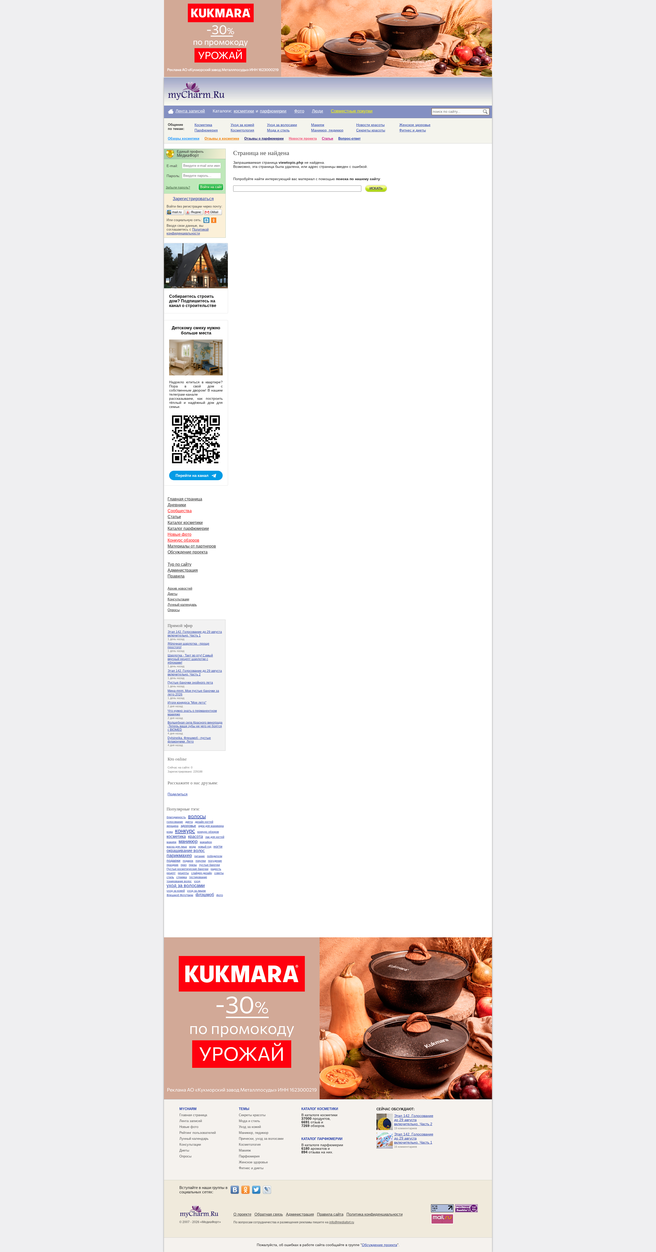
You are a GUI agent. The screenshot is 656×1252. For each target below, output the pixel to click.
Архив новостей (180, 588)
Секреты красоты (370, 130)
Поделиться (178, 794)
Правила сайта (330, 1214)
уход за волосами (186, 885)
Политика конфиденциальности (374, 1214)
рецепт (171, 873)
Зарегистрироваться (193, 198)
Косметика (203, 125)
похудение (215, 860)
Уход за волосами (282, 125)
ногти (217, 846)
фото (219, 895)
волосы (197, 816)
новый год (204, 846)
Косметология (242, 130)
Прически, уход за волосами (261, 1139)
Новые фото (179, 534)
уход (197, 881)
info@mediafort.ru (341, 1222)
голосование (175, 821)
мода (192, 846)
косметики (244, 111)
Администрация (183, 570)
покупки (201, 860)
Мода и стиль (278, 130)
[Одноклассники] (245, 1190)
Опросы (174, 610)
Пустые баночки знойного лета (190, 682)
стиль (170, 877)
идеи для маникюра (211, 825)
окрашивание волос (186, 850)
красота (195, 836)
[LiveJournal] (267, 1190)
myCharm (188, 1109)
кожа (170, 831)
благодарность (176, 817)
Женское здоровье (414, 125)
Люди (317, 111)
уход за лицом (196, 890)
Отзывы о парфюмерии (264, 138)
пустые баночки (209, 864)
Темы (244, 1109)
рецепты (183, 873)
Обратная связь (268, 1214)
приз (184, 864)
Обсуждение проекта (188, 552)
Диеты (172, 594)
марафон (206, 842)
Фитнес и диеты (412, 130)
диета (189, 821)
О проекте (242, 1214)
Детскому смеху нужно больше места (196, 330)
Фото (299, 111)
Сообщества (180, 511)
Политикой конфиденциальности (188, 231)
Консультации (178, 599)
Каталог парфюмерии (188, 528)
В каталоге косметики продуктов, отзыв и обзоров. (319, 1120)
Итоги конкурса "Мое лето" (187, 702)
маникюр (188, 841)
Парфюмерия (206, 130)
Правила (176, 576)
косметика (176, 836)
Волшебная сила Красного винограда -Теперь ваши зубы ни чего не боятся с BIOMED (195, 726)
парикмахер (179, 855)
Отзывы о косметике (221, 138)
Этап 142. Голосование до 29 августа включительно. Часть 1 (195, 633)
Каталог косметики (185, 522)
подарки (173, 860)
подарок (188, 860)
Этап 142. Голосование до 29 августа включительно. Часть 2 (195, 672)
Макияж (317, 125)
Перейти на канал (192, 475)
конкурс (185, 831)
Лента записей (190, 111)
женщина (172, 825)
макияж (171, 842)
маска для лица (177, 846)
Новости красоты (370, 125)
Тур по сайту (179, 564)
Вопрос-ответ (349, 138)
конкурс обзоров (208, 831)
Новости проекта (303, 138)
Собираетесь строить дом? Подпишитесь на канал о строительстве (192, 301)
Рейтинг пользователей (197, 1133)
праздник (172, 864)
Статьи (327, 138)
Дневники (177, 505)
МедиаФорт (210, 1222)
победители (214, 856)
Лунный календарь (182, 605)
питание (199, 856)
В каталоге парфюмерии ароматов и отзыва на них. (322, 1148)
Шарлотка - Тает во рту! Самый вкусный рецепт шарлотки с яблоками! (190, 659)
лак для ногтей (214, 836)
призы (193, 864)
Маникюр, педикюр (327, 130)
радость (216, 868)
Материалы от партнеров (192, 546)
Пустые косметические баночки (187, 868)
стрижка (181, 877)
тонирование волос (179, 881)
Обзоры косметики (183, 138)
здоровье (188, 826)
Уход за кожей (242, 125)
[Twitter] (256, 1190)
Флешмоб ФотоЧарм (180, 895)
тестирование (198, 877)
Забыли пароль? (178, 187)
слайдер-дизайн (201, 873)
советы (219, 873)
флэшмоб (205, 894)
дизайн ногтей (204, 821)
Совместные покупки (352, 111)
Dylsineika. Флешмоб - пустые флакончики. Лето (189, 739)
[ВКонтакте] (235, 1190)
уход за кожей (176, 890)
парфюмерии (273, 111)
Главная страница (185, 499)
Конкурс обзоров (183, 540)
